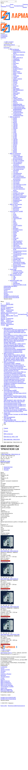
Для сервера (16, 183)
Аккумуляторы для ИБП (16, 211)
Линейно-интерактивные (20, 196)
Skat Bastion (16, 88)
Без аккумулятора (17, 159)
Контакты (3, 675)
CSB (14, 220)
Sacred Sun (16, 231)
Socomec (15, 91)
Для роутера (16, 181)
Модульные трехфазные (19, 197)
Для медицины (17, 174)
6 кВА (14, 132)
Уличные (15, 203)
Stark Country (16, 93)
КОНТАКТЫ (7, 287)
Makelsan (15, 80)
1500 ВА (15, 125)
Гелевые (15, 256)
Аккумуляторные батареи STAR (12, 403)
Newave (15, 81)
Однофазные (16, 198)
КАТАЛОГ (7, 47)
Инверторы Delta (17, 104)
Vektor (14, 234)
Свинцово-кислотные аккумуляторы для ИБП (19, 263)
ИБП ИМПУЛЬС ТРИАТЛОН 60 (9, 551)
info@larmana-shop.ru (9, 44)
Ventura (15, 235)
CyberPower (16, 59)
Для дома (15, 172)
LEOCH (15, 224)
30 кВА (15, 138)
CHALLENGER (17, 218)
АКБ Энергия (16, 246)
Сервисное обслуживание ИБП (10, 313)
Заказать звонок (8, 299)
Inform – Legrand (17, 73)
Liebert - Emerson (17, 78)
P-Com (15, 84)
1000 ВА (15, 124)
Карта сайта (4, 705)
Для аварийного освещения (17, 164)
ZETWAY (15, 94)
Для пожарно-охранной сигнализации (19, 178)
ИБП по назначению (15, 153)
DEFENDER (16, 60)
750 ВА (15, 149)
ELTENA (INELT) (18, 69)
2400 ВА (15, 143)
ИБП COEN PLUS (18, 57)
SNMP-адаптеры (17, 270)
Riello (14, 87)
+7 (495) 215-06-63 (8, 41)
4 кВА (14, 129)
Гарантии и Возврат (6, 674)
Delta (14, 61)
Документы (7, 468)
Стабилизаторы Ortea (18, 107)
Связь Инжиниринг (18, 100)
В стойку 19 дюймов (18, 160)
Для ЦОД (15, 191)
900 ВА (15, 152)
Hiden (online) (16, 71)
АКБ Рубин (16, 245)
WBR (14, 236)
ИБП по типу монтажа (16, 204)
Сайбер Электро (17, 98)
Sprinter (15, 232)
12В (14, 276)
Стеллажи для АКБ (18, 272)
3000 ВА (15, 128)
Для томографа (17, 186)
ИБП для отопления (18, 176)
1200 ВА (15, 139)
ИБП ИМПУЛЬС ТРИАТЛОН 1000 (10, 634)
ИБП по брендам (14, 49)
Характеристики (8, 467)
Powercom (15, 85)
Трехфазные (16, 201)
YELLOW (15, 238)
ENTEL (15, 70)
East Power (16, 63)
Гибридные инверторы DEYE (19, 329)
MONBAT (15, 228)
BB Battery (16, 217)
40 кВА (15, 146)
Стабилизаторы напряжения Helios (18, 112)
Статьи (2, 678)
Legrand (15, 77)
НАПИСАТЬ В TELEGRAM (11, 297)
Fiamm (14, 222)
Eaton (14, 64)
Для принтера (16, 180)
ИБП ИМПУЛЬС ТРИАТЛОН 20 (9, 579)
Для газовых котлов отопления (18, 169)
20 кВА (15, 136)
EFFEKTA (16, 67)
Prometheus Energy (18, 229)
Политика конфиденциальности (16, 705)
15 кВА (15, 135)
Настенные (16, 210)
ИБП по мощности (15, 117)
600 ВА (15, 119)
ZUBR (14, 239)
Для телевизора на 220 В (19, 184)
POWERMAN (16, 50)
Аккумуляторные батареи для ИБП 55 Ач (20, 254)
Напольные (16, 208)
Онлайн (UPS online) (18, 193)
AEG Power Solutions (18, 54)
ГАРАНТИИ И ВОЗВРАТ (10, 286)
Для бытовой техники (19, 166)
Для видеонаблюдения (19, 167)
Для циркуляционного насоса (11, 379)
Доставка (6, 294)
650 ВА (15, 148)
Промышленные (17, 200)
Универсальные (17, 207)
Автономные (16, 155)
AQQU (15, 215)
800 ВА (15, 122)
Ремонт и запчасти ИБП (10, 309)
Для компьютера (17, 173)
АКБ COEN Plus (17, 242)
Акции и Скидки (8, 291)
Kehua (14, 74)
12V (14, 212)
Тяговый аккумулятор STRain (15, 411)
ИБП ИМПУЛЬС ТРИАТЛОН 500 (10, 606)
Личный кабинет (5, 676)
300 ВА (15, 145)
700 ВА (15, 121)
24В (14, 279)
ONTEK (15, 83)
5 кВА (14, 131)
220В (14, 277)
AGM (14, 214)
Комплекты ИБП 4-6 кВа (19, 284)
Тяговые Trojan (17, 265)
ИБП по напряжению (15, 275)
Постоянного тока (18, 194)
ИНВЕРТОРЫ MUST (19, 105)
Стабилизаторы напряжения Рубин (18, 114)
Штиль (15, 101)
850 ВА (15, 150)
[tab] (15, 467)
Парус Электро (17, 260)
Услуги (5, 290)
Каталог (3, 679)
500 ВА (15, 118)
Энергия (15, 102)
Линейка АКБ (17, 259)
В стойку (15, 205)
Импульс (15, 97)
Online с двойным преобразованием (17, 157)
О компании (7, 289)
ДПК (14, 95)
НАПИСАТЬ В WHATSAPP (11, 296)
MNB (14, 227)
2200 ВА (15, 142)
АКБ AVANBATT (17, 241)
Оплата (6, 293)
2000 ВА (15, 126)
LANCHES (16, 76)
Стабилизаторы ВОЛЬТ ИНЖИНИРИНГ (19, 109)
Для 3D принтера (17, 162)
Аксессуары (13, 269)
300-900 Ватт (16, 283)
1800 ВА (15, 140)
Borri (14, 56)
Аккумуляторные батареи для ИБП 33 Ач (20, 251)
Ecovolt (15, 66)
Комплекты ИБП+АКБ (16, 280)
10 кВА (15, 133)
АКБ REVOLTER (17, 243)
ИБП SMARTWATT (18, 90)
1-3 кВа (15, 282)
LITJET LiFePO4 (17, 225)
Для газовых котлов (18, 258)
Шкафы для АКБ (17, 273)
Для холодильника (18, 187)
